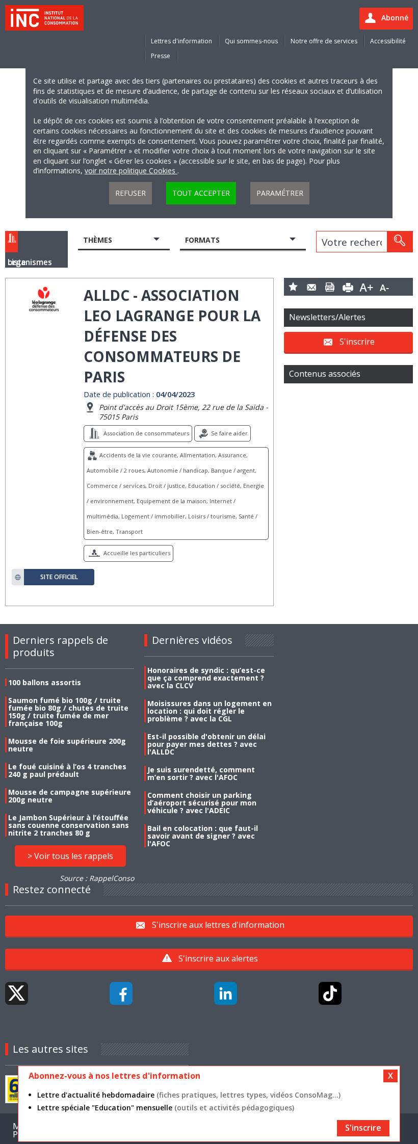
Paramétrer (279, 193)
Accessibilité (388, 41)
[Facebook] (121, 993)
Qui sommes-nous (251, 41)
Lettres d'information (181, 41)
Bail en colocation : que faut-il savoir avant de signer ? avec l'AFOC (202, 835)
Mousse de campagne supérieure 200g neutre (69, 795)
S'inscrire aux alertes (218, 958)
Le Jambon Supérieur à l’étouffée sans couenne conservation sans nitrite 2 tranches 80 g (68, 825)
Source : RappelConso (97, 878)
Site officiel (59, 577)
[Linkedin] (225, 993)
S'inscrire (357, 341)
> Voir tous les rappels (70, 856)
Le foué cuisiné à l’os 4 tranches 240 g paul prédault (67, 770)
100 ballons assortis (44, 682)
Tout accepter (201, 193)
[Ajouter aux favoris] (293, 287)
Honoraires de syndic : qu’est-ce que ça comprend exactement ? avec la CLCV (206, 677)
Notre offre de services (324, 41)
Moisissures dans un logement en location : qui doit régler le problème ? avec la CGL (209, 710)
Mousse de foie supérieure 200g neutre (67, 744)
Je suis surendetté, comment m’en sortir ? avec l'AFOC (201, 773)
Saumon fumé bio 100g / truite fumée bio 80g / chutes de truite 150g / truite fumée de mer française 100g (68, 711)
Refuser (130, 193)
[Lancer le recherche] (399, 241)
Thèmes (97, 240)
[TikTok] (330, 993)
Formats (202, 240)
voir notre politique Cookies (131, 170)
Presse (160, 55)
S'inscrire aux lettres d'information (218, 924)
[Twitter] (16, 993)
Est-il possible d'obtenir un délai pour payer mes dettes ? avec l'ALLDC (206, 744)
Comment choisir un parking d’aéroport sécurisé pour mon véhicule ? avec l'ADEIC (201, 802)
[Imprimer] (348, 287)
